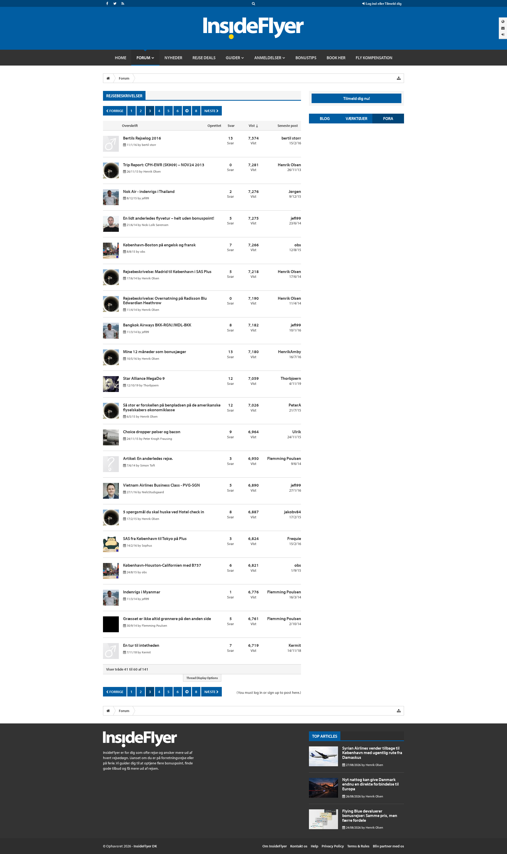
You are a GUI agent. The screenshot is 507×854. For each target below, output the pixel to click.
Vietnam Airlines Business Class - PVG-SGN (161, 485)
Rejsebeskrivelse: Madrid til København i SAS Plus (167, 271)
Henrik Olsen (152, 171)
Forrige (116, 110)
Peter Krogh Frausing (157, 439)
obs (142, 251)
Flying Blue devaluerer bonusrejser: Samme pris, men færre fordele (369, 815)
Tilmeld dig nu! (356, 98)
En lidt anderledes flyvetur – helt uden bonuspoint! (168, 218)
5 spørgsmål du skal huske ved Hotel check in (163, 511)
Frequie (294, 538)
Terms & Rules (358, 846)
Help (314, 846)
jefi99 (145, 198)
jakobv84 (292, 511)
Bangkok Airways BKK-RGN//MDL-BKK (157, 324)
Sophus (147, 545)
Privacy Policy (333, 846)
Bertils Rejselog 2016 (142, 138)
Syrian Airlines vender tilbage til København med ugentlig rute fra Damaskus (372, 752)
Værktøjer (356, 118)
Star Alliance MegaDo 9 (144, 378)
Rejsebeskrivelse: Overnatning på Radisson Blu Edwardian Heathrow (165, 301)
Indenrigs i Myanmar (141, 591)
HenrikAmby (289, 351)
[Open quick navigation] (399, 78)
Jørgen (295, 191)
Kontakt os (298, 846)
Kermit (146, 652)
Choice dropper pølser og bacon (151, 431)
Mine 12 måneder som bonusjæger (154, 351)
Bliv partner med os (388, 846)
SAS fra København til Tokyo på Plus (155, 538)
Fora (388, 118)
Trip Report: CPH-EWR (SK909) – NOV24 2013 (163, 164)
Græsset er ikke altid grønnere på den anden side (167, 618)
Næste (210, 110)
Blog (325, 118)
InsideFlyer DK (145, 846)
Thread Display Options (202, 678)
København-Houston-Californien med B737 (162, 565)
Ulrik (296, 431)
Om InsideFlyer (274, 846)
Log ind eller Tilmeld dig (383, 3)
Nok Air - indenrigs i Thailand (149, 191)
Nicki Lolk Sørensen (155, 225)
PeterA (295, 405)
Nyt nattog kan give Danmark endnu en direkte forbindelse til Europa (370, 784)
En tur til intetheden (141, 645)
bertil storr (149, 145)
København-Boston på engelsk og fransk (159, 244)
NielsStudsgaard (153, 492)
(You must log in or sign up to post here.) (269, 692)
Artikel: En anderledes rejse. (148, 458)
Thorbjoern (151, 385)
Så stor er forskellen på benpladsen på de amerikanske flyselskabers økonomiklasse (171, 407)
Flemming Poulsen (284, 458)
